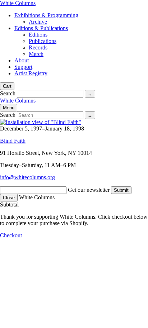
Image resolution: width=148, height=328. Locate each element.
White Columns (18, 3)
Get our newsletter (89, 190)
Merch (36, 54)
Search (7, 93)
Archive (38, 22)
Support (23, 67)
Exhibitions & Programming (46, 15)
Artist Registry (30, 73)
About (21, 60)
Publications (42, 41)
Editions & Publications (41, 28)
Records (38, 47)
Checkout (11, 235)
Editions (38, 35)
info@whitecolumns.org (27, 177)
